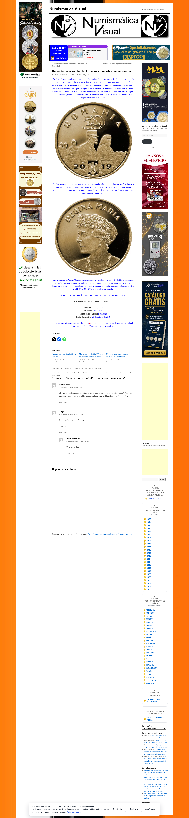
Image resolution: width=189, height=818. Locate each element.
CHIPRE (147, 625)
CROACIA (148, 628)
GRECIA (147, 650)
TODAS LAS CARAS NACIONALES (152, 700)
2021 (147, 537)
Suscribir (147, 142)
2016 (147, 552)
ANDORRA (148, 613)
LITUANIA (148, 665)
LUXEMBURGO (150, 668)
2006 (147, 583)
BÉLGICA (148, 619)
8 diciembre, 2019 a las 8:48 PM (77, 442)
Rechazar (134, 809)
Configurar (150, 809)
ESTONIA (148, 640)
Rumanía (76, 368)
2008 (147, 577)
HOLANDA (148, 653)
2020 (147, 540)
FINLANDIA (149, 643)
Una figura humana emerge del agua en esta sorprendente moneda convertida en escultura (156, 779)
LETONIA (148, 662)
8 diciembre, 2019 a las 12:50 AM (71, 415)
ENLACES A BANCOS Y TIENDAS (153, 719)
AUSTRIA (148, 616)
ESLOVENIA (149, 634)
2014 (147, 558)
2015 (147, 555)
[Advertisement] (30, 351)
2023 (147, 531)
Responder (63, 402)
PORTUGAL (149, 677)
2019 (147, 543)
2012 (147, 564)
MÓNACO (148, 674)
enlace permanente (95, 368)
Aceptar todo (118, 809)
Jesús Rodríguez (83, 74)
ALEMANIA (149, 610)
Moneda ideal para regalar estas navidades (118, 64)
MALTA (147, 671)
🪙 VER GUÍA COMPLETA (155, 499)
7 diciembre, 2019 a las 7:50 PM (70, 387)
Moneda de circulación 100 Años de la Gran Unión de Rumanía (91, 355)
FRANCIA (148, 646)
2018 (147, 546)
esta (90, 323)
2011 (147, 567)
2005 (147, 586)
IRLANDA (148, 656)
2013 (147, 561)
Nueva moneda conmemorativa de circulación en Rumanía (117, 355)
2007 (147, 580)
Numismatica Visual (67, 8)
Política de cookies (74, 812)
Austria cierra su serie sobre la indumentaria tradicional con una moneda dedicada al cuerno (155, 751)
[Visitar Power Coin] (155, 244)
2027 (147, 519)
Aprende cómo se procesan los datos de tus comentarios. (110, 534)
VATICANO (149, 683)
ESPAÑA (147, 637)
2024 (147, 528)
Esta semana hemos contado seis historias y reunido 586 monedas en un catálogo (156, 772)
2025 (147, 525)
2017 (147, 549)
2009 (147, 574)
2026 (147, 522)
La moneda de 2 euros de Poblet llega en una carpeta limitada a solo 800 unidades (155, 795)
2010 (147, 571)
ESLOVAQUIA (149, 631)
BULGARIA (149, 622)
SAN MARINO (149, 680)
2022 (147, 534)
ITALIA (147, 659)
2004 (147, 589)
